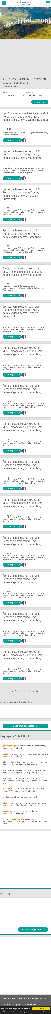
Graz (27, 597)
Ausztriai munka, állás (12, 131)
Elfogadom (41, 1009)
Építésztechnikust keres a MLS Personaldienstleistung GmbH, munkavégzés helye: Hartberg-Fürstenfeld (21, 194)
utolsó (36, 691)
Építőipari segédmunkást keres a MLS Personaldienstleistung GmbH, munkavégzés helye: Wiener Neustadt (25, 117)
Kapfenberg (30, 172)
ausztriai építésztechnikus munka (24, 171)
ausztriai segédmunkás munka (34, 132)
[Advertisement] (25, 56)
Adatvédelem (42, 1012)
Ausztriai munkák (17, 79)
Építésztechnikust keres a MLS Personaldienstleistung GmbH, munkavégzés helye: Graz (21, 579)
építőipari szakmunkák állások (24, 81)
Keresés (40, 102)
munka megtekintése (12, 140)
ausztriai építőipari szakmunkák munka (20, 170)
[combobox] (14, 95)
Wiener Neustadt (10, 134)
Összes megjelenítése (33, 929)
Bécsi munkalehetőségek (25, 726)
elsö (13, 691)
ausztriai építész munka (33, 168)
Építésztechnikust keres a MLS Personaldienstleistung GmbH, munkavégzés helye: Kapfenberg (22, 155)
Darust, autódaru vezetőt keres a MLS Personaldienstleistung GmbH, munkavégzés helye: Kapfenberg (24, 272)
